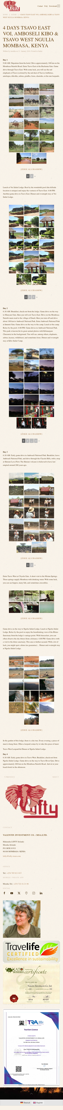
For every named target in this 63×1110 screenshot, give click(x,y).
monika (13, 51)
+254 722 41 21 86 (21, 883)
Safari (40, 51)
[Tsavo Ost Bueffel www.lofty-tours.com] (46, 135)
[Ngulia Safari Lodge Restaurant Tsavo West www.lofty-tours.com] (31, 707)
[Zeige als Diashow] (31, 169)
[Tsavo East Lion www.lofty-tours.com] (46, 123)
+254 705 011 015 (14, 873)
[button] (58, 6)
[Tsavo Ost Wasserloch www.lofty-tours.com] (39, 158)
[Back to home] (12, 6)
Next (54, 777)
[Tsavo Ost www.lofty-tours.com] (24, 158)
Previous (10, 777)
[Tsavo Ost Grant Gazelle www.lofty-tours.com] (16, 146)
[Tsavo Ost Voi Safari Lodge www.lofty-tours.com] (16, 210)
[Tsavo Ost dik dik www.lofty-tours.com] (46, 146)
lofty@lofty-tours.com (12, 856)
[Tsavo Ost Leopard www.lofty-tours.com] (31, 135)
